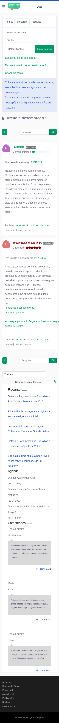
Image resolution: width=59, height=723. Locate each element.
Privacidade (8, 690)
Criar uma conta (14, 73)
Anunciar (6, 682)
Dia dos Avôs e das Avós (22, 477)
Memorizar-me (16, 49)
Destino (6, 702)
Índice (9, 21)
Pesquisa (36, 21)
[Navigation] (3, 6)
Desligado (31, 147)
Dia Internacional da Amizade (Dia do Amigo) (29, 509)
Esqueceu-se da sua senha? (21, 57)
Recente (22, 21)
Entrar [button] (39, 7)
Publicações (8, 698)
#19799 (37, 162)
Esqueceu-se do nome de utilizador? (25, 65)
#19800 (42, 258)
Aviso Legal (8, 694)
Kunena (37, 382)
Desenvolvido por (24, 382)
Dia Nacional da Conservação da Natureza (26, 492)
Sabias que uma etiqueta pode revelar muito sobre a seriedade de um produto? (29, 461)
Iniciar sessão (44, 49)
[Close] (53, 82)
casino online (8, 706)
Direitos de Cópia (11, 686)
